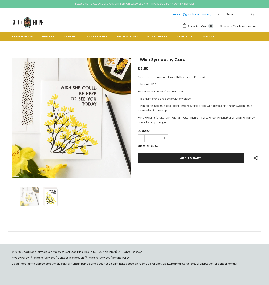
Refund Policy (121, 258)
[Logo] (27, 22)
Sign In (225, 26)
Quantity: (144, 131)
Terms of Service (43, 258)
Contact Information (70, 258)
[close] (256, 4)
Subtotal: (144, 146)
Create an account (245, 26)
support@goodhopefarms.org (192, 14)
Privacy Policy (20, 258)
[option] (71, 118)
